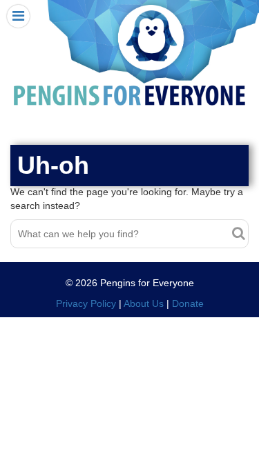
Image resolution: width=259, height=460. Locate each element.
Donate (188, 303)
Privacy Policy (86, 303)
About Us (144, 303)
